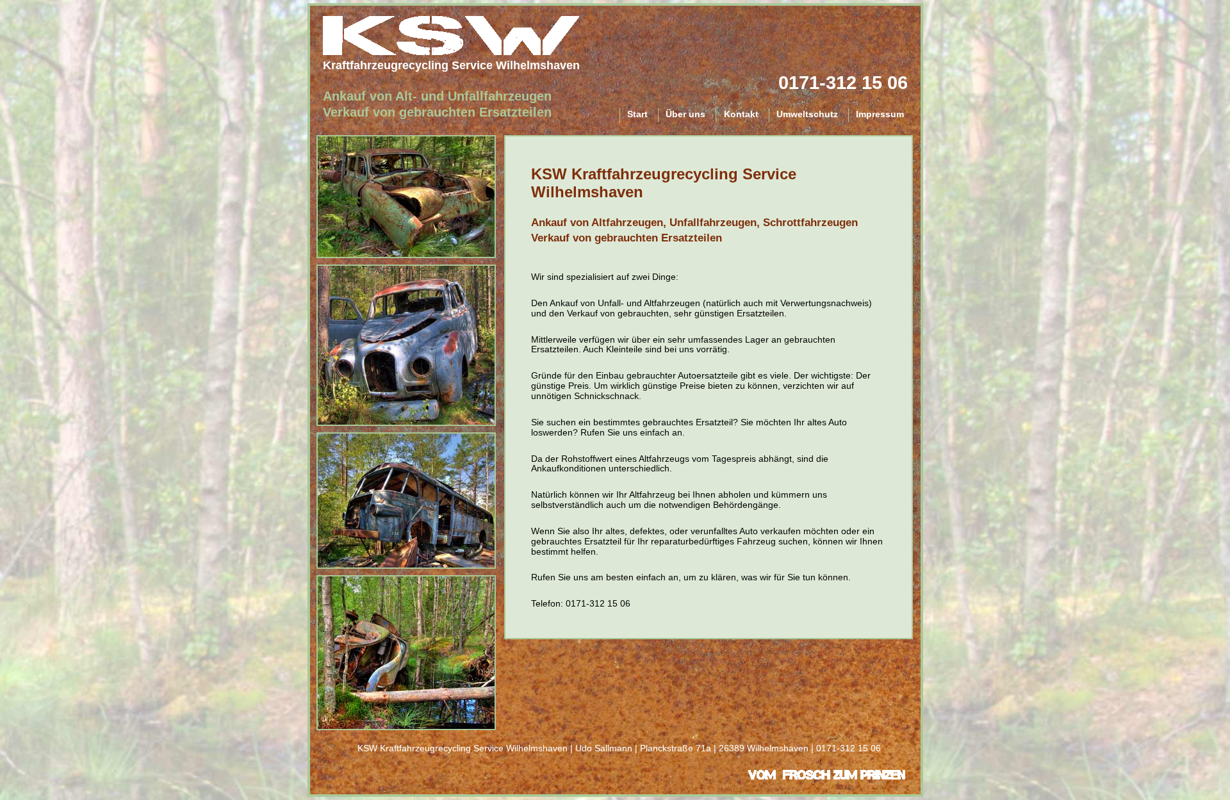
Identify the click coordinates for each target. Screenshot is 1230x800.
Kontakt (741, 114)
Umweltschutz (807, 114)
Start (637, 114)
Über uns (685, 114)
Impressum (880, 114)
